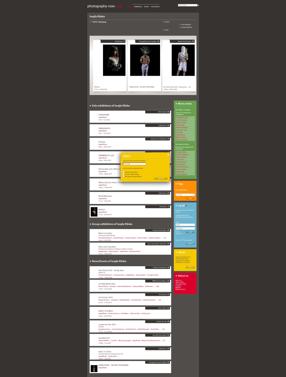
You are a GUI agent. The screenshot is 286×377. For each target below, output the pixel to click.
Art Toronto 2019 (106, 297)
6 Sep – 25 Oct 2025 (105, 240)
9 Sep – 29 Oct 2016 (105, 160)
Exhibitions (138, 6)
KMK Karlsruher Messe (159, 281)
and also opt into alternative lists (133, 168)
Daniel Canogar (181, 169)
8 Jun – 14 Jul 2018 (104, 133)
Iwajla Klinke (102, 117)
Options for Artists (182, 215)
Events (146, 6)
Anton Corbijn (142, 238)
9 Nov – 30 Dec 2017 (105, 147)
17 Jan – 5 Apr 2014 (105, 201)
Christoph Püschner (182, 117)
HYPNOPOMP (104, 115)
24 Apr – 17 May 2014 (105, 187)
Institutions (155, 6)
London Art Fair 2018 (107, 324)
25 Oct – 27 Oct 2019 (105, 302)
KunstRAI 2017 (104, 338)
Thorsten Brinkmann (182, 154)
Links (182, 30)
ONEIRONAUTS (104, 128)
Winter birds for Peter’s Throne (111, 182)
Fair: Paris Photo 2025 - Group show (175, 87)
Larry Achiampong (118, 329)
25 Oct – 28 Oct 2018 (105, 316)
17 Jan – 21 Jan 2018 (105, 332)
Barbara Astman (104, 300)
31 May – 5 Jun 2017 (105, 343)
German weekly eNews (132, 174)
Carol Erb (114, 341)
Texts (166, 24)
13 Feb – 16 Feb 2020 (105, 289)
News (183, 22)
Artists (129, 6)
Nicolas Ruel (180, 172)
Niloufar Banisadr (143, 329)
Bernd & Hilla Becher (124, 286)
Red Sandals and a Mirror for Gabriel (113, 169)
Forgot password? (179, 232)
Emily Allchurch (131, 329)
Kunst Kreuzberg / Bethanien (157, 244)
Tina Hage (179, 132)
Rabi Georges (113, 251)
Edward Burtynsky (149, 300)
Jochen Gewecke (181, 120)
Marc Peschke (135, 313)
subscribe (161, 178)
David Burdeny (136, 300)
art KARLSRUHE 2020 (107, 284)
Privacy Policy (180, 289)
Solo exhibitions (186, 24)
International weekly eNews (133, 176)
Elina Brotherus (119, 238)
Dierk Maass (125, 313)
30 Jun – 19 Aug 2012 (105, 254)
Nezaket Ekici (103, 251)
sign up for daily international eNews (134, 161)
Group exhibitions (186, 27)
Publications (168, 27)
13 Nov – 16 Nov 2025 (170, 89)
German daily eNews (131, 172)
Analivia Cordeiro (154, 238)
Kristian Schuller (181, 122)
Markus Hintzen (181, 137)
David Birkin (154, 329)
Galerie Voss (162, 125)
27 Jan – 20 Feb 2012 (100, 89)
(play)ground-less (104, 329)
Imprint (178, 288)
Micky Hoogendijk (124, 341)
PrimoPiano (119, 41)
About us (179, 280)
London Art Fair (161, 321)
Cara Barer (114, 300)
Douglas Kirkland (181, 174)
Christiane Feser (181, 162)
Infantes (102, 142)
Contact (167, 22)
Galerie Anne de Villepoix (158, 139)
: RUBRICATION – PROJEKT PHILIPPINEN (141, 87)
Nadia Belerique (124, 300)
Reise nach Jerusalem (107, 247)
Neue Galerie (162, 112)
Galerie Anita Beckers (184, 41)
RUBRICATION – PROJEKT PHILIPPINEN (113, 365)
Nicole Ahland (103, 286)
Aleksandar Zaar (181, 130)
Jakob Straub (180, 125)
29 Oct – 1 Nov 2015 (105, 359)
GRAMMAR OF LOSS (106, 155)
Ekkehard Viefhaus (181, 127)
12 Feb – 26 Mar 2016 (105, 174)
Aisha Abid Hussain (182, 167)
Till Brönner (148, 286)
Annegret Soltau (181, 152)
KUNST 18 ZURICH (106, 311)
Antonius (113, 286)
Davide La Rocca (113, 313)
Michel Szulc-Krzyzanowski (150, 341)
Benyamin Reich (134, 251)
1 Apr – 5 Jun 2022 (104, 120)
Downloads (168, 32)
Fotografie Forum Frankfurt (148, 41)
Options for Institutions (184, 217)
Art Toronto (162, 294)
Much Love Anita (105, 233)
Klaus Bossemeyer (181, 140)
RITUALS (97, 87)
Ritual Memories (105, 196)
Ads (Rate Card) (181, 284)
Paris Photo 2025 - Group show (111, 270)
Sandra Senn (180, 159)
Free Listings (180, 282)
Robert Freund (180, 135)
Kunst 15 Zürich (105, 351)
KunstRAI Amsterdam (160, 335)
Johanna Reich (180, 164)
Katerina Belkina (181, 157)
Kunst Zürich (162, 308)
